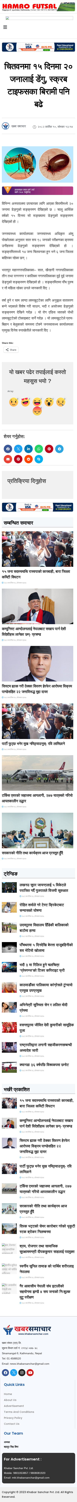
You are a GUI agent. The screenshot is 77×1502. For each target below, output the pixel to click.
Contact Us (11, 1424)
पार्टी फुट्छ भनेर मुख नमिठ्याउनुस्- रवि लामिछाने (33, 744)
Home (8, 1394)
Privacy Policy (13, 1418)
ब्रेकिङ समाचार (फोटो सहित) (17, 787)
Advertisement (14, 1406)
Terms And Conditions (19, 1412)
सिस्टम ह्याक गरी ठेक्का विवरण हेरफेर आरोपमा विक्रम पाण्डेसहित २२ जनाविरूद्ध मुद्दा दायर (45, 1146)
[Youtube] (30, 1372)
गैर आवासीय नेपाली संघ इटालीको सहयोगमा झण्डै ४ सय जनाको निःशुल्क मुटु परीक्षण (45, 1291)
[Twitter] (13, 1372)
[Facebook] (5, 1372)
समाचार (8, 563)
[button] (8, 449)
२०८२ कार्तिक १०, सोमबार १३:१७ (15, 582)
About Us (10, 1400)
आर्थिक (8, 844)
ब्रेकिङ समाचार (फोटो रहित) (16, 620)
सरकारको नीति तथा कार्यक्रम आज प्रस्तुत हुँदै (32, 853)
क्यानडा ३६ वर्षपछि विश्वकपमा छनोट (44, 1065)
